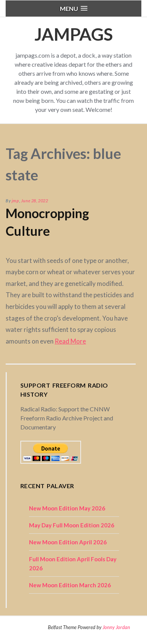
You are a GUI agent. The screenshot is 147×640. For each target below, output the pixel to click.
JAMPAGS (73, 34)
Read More (70, 341)
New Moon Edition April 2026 (68, 542)
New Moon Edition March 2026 (70, 585)
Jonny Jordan (116, 627)
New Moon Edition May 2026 (67, 508)
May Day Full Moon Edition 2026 (71, 525)
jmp (15, 200)
